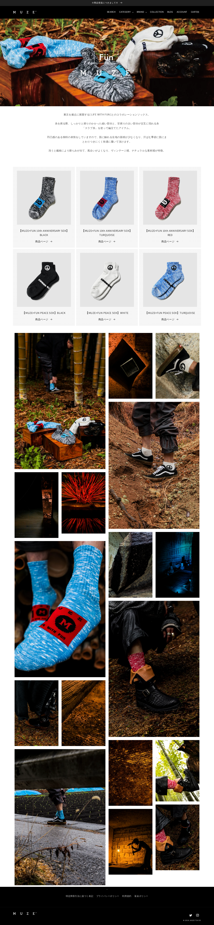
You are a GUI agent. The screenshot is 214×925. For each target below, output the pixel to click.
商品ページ (41, 241)
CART (195, 12)
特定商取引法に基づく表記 (79, 896)
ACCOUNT (182, 12)
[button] (126, 12)
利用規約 (126, 896)
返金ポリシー (141, 896)
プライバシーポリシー (107, 896)
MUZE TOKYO (195, 920)
